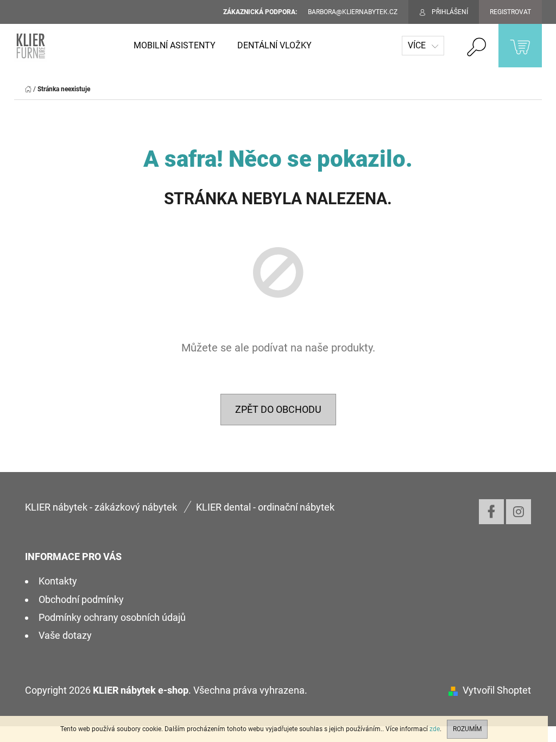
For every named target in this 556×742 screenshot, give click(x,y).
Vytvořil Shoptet (497, 690)
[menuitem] (174, 45)
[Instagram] (518, 511)
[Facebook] (491, 511)
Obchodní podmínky (81, 599)
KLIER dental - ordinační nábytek (265, 507)
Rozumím (467, 729)
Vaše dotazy (65, 635)
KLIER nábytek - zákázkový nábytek (101, 507)
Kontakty (58, 581)
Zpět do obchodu (278, 409)
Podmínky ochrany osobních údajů (112, 617)
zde (434, 729)
